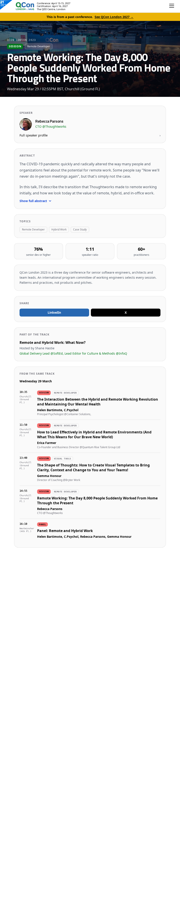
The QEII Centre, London (51, 9)
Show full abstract (33, 201)
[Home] (20, 6)
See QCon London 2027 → (114, 17)
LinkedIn (54, 312)
